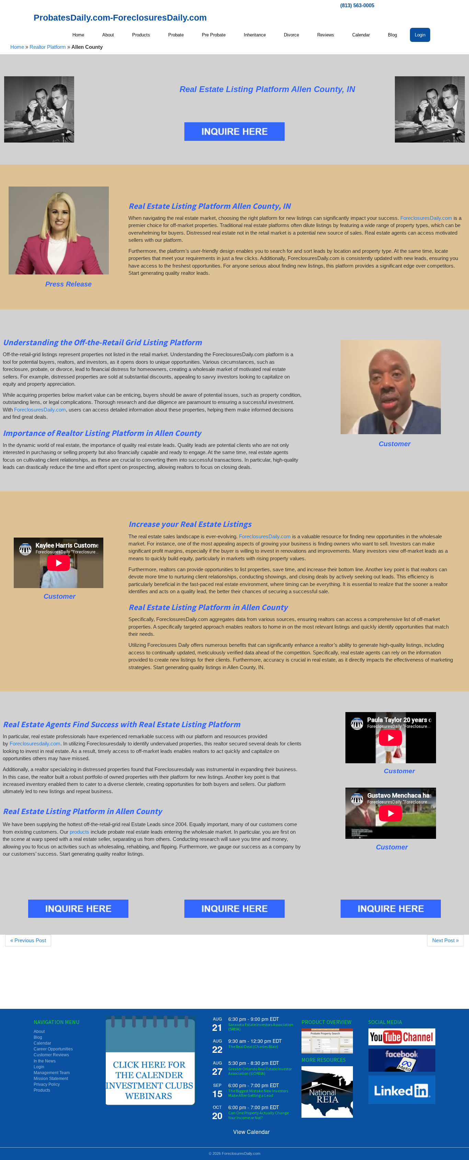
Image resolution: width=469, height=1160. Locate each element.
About (39, 1031)
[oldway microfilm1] (39, 109)
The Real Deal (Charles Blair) (253, 1046)
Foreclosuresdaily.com (35, 743)
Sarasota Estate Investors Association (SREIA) (260, 1027)
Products (42, 1090)
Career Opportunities (53, 1049)
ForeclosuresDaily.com (426, 218)
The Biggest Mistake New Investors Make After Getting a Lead (258, 1093)
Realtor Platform (48, 47)
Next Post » (445, 940)
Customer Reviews (51, 1054)
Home (17, 47)
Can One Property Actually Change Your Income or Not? (258, 1115)
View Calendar (251, 1132)
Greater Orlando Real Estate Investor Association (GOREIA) (260, 1071)
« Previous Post (28, 940)
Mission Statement (51, 1078)
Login (39, 1067)
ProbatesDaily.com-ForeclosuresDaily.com (120, 17)
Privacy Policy (47, 1084)
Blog (38, 1037)
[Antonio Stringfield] (390, 387)
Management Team (52, 1072)
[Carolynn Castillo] (58, 230)
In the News (45, 1061)
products (79, 832)
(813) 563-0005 (357, 5)
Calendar (42, 1043)
